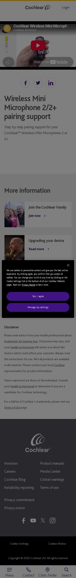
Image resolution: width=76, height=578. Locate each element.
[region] (38, 289)
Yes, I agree (38, 296)
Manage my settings (38, 307)
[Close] (68, 265)
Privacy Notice (28, 284)
